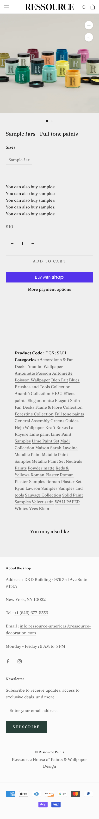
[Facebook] (8, 661)
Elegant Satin (67, 400)
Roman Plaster (45, 474)
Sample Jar (19, 159)
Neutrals (74, 461)
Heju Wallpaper (29, 427)
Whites (21, 508)
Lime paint (39, 434)
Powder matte (41, 467)
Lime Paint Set (45, 440)
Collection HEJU (46, 393)
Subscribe (26, 726)
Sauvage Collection (43, 494)
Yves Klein (39, 508)
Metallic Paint (28, 454)
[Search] (84, 7)
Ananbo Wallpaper (45, 366)
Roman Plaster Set (63, 481)
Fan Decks (24, 407)
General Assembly (32, 420)
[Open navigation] (6, 7)
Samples (49, 488)
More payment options (49, 289)
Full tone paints (69, 413)
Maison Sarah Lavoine (56, 447)
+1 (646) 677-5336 (31, 612)
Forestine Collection (34, 413)
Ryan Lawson (27, 488)
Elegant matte (40, 400)
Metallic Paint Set (48, 461)
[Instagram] (20, 661)
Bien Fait (59, 379)
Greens (57, 420)
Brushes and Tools (32, 386)
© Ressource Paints (49, 752)
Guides (72, 420)
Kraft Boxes (56, 427)
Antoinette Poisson (33, 373)
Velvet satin (43, 501)
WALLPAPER (67, 501)
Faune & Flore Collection (59, 407)
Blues (74, 379)
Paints (21, 467)
